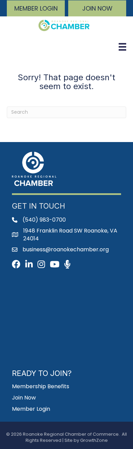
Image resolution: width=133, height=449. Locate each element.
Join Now (24, 398)
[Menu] (122, 47)
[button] (36, 8)
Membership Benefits (40, 386)
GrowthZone (94, 440)
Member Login (31, 409)
